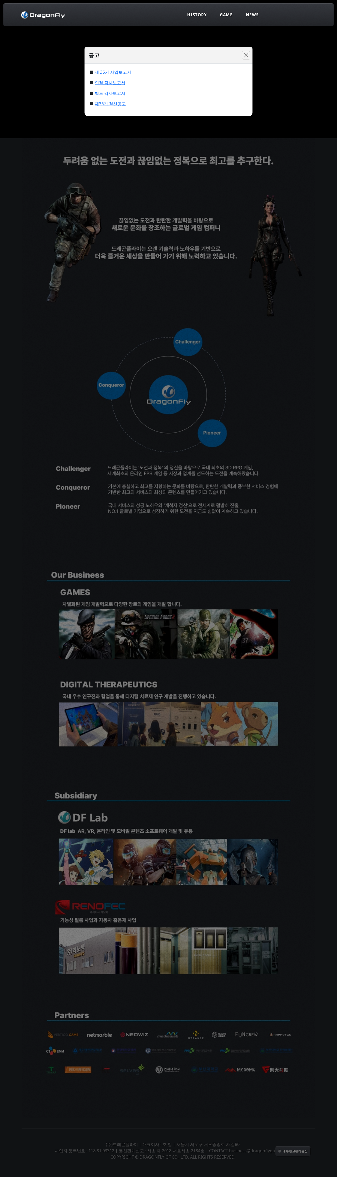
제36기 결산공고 (110, 104)
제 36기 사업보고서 (113, 72)
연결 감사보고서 (110, 83)
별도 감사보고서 (110, 93)
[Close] (246, 55)
